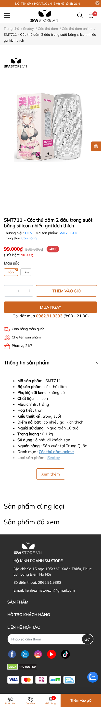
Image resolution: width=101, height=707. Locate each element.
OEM (29, 233)
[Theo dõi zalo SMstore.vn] (25, 654)
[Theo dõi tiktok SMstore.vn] (65, 654)
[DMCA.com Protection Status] (22, 666)
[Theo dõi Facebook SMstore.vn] (12, 654)
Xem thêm (50, 474)
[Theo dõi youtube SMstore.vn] (51, 654)
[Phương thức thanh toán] (41, 680)
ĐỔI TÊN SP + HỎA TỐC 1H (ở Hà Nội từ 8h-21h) (47, 3)
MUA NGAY (50, 307)
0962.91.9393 (49, 315)
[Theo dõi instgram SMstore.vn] (38, 654)
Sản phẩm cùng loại (34, 506)
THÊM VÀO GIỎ (66, 290)
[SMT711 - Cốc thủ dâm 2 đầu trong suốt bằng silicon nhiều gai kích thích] (50, 129)
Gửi (87, 639)
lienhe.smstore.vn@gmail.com (50, 590)
